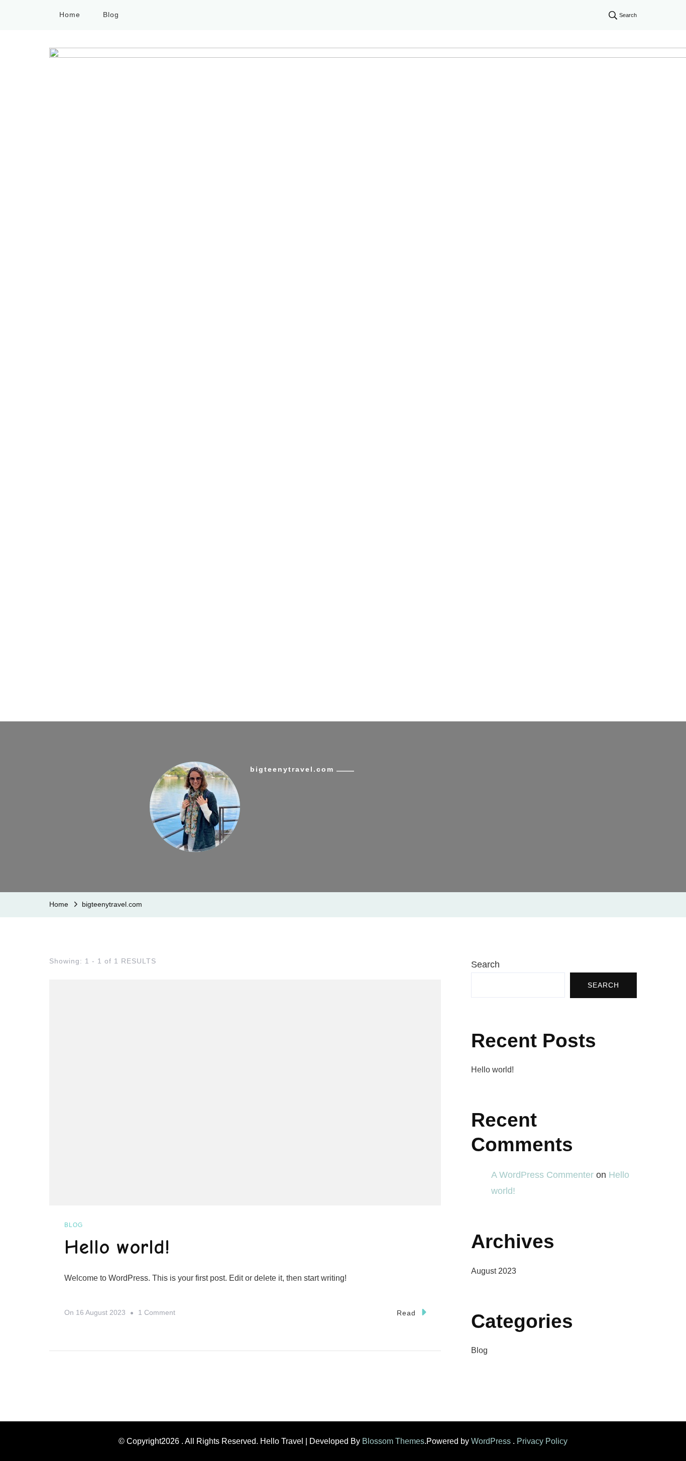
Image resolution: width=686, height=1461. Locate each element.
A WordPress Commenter (542, 1175)
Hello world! (117, 1247)
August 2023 (493, 1271)
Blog (111, 15)
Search (485, 964)
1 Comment (156, 1314)
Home (69, 15)
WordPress (491, 1441)
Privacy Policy (542, 1441)
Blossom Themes (393, 1441)
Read (406, 1313)
